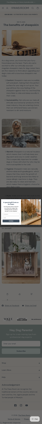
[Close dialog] (39, 200)
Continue (11, 221)
